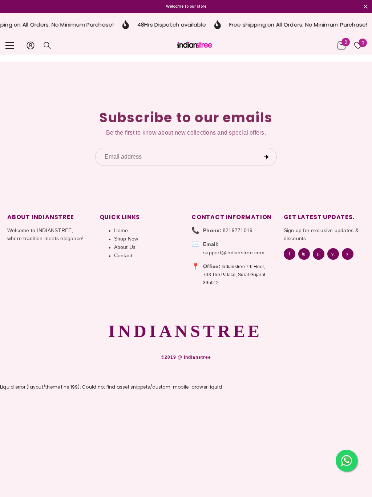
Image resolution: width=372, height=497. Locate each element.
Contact (123, 255)
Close (365, 6)
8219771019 (237, 230)
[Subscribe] (266, 157)
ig (304, 254)
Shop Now (126, 239)
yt (333, 254)
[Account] (30, 45)
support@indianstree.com (233, 252)
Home (121, 230)
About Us (125, 247)
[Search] (47, 45)
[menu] (9, 45)
